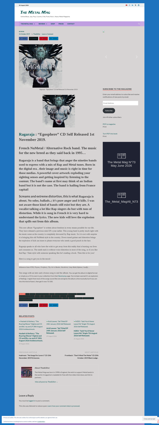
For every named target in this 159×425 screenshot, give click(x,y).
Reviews (42, 24)
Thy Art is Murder (25, 300)
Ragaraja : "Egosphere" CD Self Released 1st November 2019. (40, 298)
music (37, 296)
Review (65, 298)
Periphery (55, 296)
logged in (31, 401)
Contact (71, 24)
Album (32, 294)
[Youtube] (126, 5)
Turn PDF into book (110, 134)
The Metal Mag (35, 12)
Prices (61, 24)
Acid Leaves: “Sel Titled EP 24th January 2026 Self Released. (57, 330)
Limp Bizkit (81, 294)
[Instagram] (129, 5)
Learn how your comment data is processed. (64, 406)
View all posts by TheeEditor (46, 382)
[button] (121, 57)
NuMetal (48, 296)
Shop (53, 24)
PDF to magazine (109, 124)
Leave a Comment (47, 34)
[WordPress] (138, 5)
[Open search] (139, 23)
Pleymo (63, 296)
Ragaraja (27, 134)
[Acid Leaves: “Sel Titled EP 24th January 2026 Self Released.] (58, 323)
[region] (121, 57)
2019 (27, 294)
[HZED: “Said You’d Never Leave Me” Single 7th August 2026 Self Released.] (86, 325)
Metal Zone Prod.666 (26, 296)
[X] (135, 5)
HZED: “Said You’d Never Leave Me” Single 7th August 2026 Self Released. (85, 333)
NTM (42, 296)
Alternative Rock (42, 294)
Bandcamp (62, 276)
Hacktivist (72, 294)
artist (52, 294)
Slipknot (72, 298)
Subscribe (108, 110)
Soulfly (79, 298)
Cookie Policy (41, 421)
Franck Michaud (61, 294)
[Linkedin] (132, 5)
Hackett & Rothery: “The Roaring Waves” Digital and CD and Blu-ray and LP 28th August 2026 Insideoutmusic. (31, 337)
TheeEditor (36, 34)
